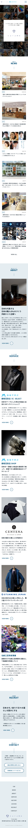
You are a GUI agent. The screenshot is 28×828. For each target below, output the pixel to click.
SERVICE (14, 797)
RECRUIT (14, 807)
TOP (14, 786)
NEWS (14, 790)
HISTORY (14, 800)
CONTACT (14, 811)
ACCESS (14, 804)
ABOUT (14, 793)
